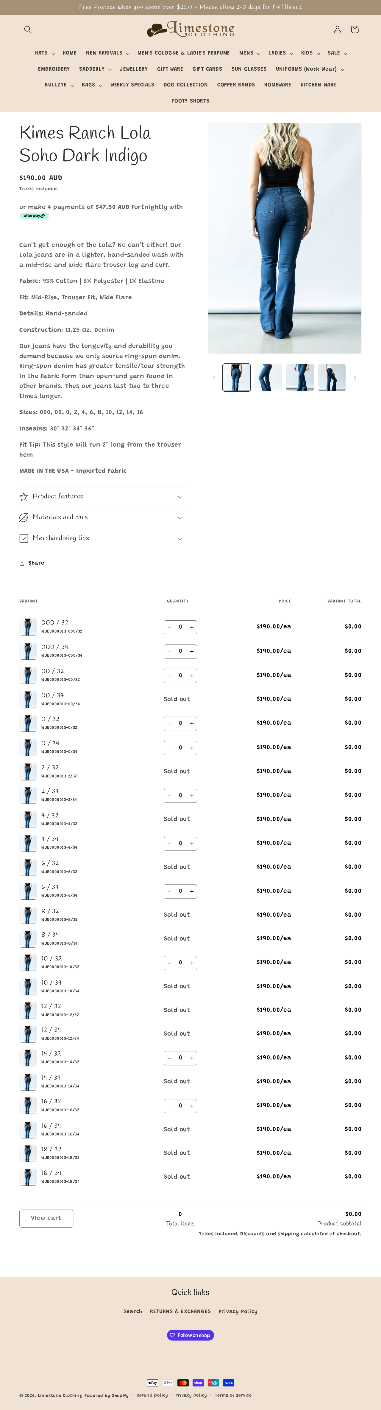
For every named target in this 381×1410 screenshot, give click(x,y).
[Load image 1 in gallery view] (237, 378)
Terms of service (233, 1396)
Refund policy (152, 1396)
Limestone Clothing (60, 1396)
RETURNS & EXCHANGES (180, 1311)
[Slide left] (214, 377)
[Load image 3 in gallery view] (300, 378)
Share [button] (36, 563)
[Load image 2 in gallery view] (268, 378)
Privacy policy (191, 1396)
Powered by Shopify (107, 1396)
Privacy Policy (238, 1311)
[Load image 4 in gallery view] (332, 378)
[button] (27, 29)
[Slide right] (355, 377)
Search (133, 1311)
